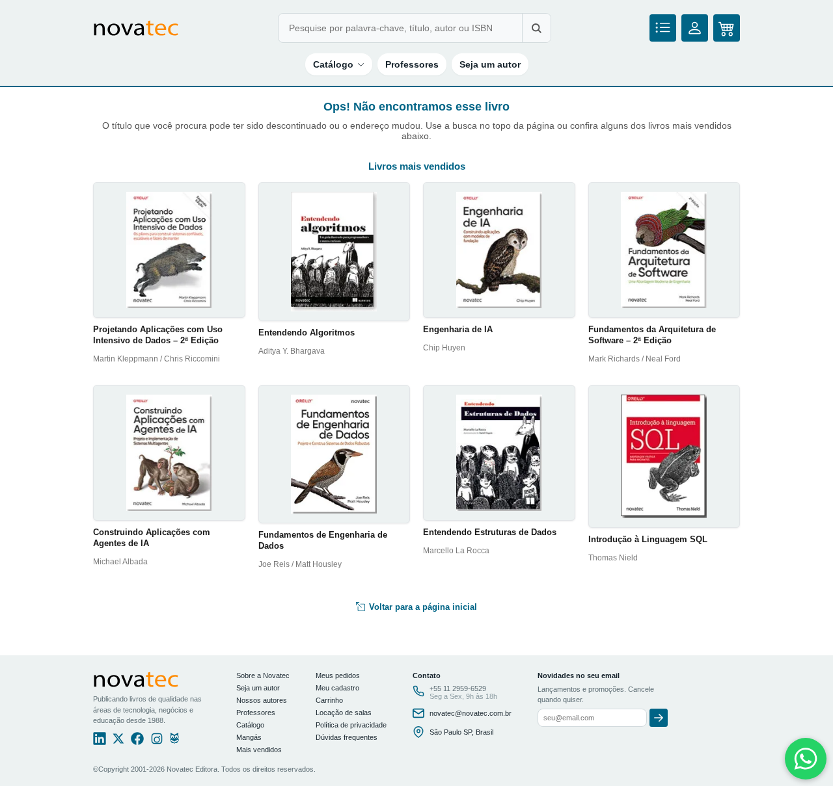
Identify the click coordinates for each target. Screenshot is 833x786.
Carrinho (329, 700)
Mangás (249, 737)
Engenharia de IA (458, 329)
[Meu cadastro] (694, 28)
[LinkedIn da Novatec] (99, 741)
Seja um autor (490, 64)
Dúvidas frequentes (346, 737)
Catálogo (333, 64)
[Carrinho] (726, 28)
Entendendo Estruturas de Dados (489, 532)
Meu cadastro (337, 688)
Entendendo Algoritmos (306, 332)
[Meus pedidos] (662, 28)
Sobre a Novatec (263, 675)
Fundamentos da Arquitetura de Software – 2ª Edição (652, 334)
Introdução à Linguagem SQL (647, 539)
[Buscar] (536, 28)
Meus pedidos (338, 675)
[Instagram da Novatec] (156, 741)
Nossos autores (261, 700)
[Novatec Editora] (136, 28)
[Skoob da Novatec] (174, 741)
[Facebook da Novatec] (137, 741)
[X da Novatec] (118, 741)
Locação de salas (344, 712)
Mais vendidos (259, 749)
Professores (412, 64)
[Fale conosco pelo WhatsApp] (805, 758)
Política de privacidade (351, 725)
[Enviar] (658, 718)
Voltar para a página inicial (421, 607)
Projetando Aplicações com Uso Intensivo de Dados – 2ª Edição (158, 334)
